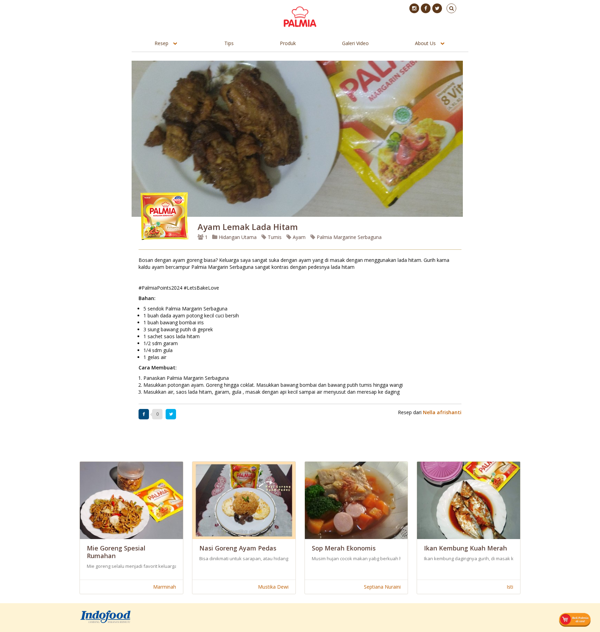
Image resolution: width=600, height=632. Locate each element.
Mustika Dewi (273, 586)
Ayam (298, 237)
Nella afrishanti (442, 412)
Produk (288, 43)
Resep (161, 43)
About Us (425, 43)
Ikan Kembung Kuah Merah (465, 548)
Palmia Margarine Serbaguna (348, 237)
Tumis (274, 237)
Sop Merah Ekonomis (344, 548)
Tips (229, 43)
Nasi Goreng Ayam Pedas (237, 548)
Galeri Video (355, 43)
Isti (510, 586)
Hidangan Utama (237, 237)
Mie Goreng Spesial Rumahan (116, 552)
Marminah (164, 586)
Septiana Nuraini (382, 586)
